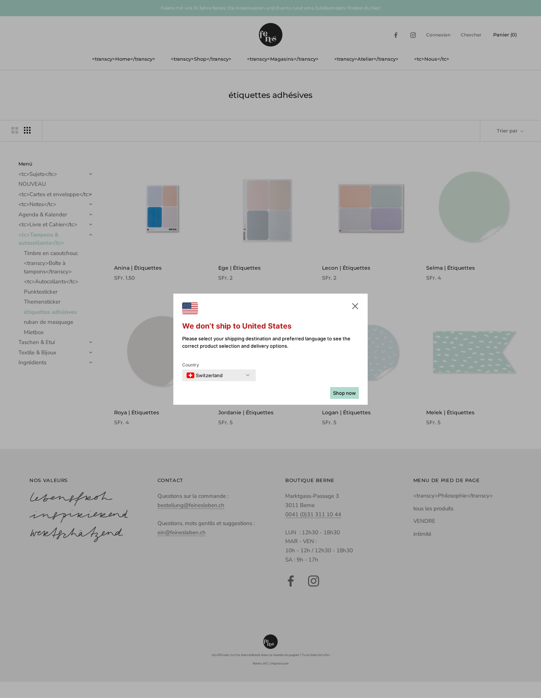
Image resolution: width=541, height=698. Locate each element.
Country (190, 365)
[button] (355, 307)
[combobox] (205, 375)
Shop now (344, 393)
